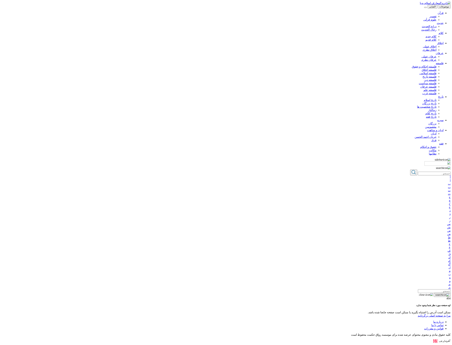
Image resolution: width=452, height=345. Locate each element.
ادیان (433, 133)
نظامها (432, 153)
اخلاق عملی (429, 46)
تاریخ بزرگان (429, 103)
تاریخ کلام (430, 113)
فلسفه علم (429, 89)
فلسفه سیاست (427, 83)
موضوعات (444, 6)
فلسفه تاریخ (429, 76)
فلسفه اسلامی (427, 73)
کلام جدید (431, 36)
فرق (433, 140)
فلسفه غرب (429, 93)
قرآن (441, 12)
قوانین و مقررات (434, 328)
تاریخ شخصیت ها (426, 106)
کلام (441, 33)
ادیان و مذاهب (435, 130)
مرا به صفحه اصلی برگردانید (434, 315)
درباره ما (438, 321)
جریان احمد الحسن (425, 136)
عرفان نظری (428, 59)
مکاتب (432, 150)
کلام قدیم (430, 39)
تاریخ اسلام (430, 100)
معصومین (430, 126)
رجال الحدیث (428, 29)
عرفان (440, 53)
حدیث (440, 23)
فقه (441, 143)
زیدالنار (432, 110)
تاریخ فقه (431, 116)
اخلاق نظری (429, 49)
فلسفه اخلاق (429, 69)
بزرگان (432, 123)
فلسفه (440, 63)
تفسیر (432, 16)
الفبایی (432, 6)
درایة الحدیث (429, 26)
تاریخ (441, 96)
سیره (440, 120)
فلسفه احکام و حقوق (424, 66)
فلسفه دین (430, 79)
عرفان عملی (428, 56)
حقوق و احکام (428, 146)
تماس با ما (437, 325)
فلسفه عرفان (428, 86)
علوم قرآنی (429, 19)
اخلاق (440, 43)
